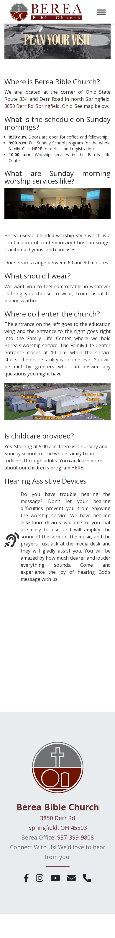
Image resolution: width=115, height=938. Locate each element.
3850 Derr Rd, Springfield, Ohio (38, 106)
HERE (37, 148)
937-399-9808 (75, 837)
